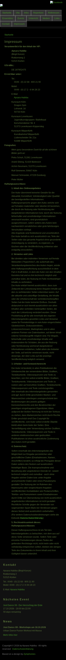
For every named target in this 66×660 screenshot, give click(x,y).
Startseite (6, 13)
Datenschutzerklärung (31, 518)
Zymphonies (29, 654)
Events (21, 18)
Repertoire (38, 13)
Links (56, 18)
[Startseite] (1, 6)
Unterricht (33, 18)
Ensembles (7, 18)
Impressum (19, 24)
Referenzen (53, 13)
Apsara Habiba (21, 97)
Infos (26, 13)
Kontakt (6, 24)
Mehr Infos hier (10, 635)
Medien (46, 18)
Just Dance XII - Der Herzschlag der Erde (22, 605)
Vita (18, 13)
